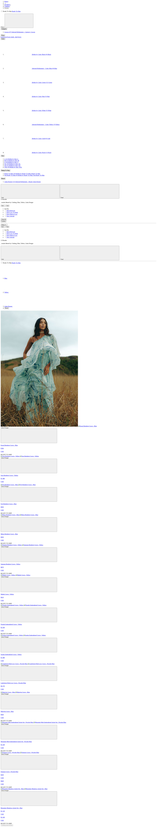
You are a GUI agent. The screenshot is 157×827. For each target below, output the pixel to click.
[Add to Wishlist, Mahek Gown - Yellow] (29, 585)
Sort (2, 205)
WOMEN (7, 5)
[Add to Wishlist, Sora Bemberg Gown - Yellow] (29, 466)
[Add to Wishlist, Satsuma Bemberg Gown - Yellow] (29, 554)
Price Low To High (12, 212)
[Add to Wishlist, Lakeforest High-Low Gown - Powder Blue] (29, 673)
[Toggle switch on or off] (2, 11)
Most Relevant (11, 210)
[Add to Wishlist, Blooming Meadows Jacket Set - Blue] (29, 798)
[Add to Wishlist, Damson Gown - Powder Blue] (29, 762)
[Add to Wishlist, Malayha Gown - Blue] (29, 702)
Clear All (3, 219)
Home (6, 1)
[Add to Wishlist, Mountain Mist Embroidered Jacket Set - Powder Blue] (29, 732)
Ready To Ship (16, 11)
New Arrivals (10, 216)
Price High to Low (12, 214)
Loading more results (6, 825)
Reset (6, 308)
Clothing (7, 6)
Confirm (3, 221)
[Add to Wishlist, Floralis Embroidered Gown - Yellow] (29, 615)
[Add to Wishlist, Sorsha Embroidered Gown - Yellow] (29, 645)
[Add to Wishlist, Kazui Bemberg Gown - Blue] (29, 436)
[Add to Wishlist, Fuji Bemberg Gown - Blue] (29, 494)
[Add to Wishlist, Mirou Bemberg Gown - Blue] (29, 524)
